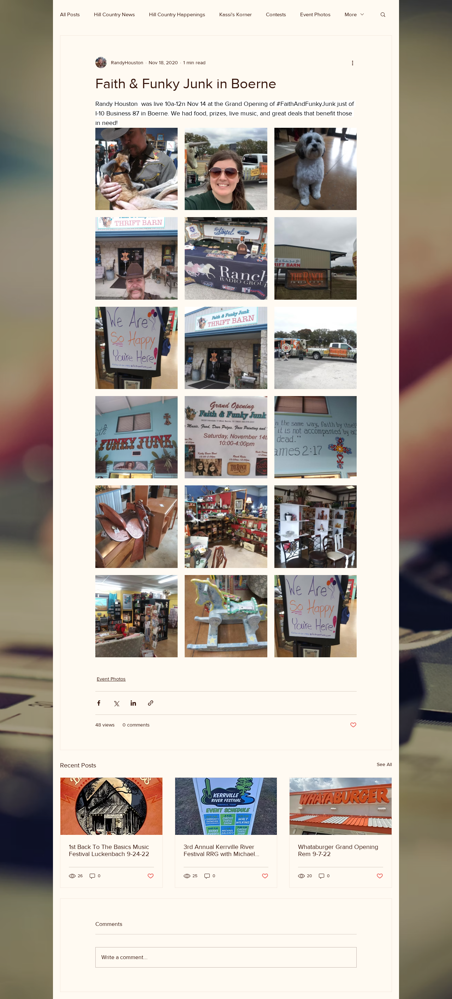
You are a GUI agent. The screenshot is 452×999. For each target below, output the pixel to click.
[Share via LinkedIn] (133, 703)
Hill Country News (114, 14)
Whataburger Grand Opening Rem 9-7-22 (338, 850)
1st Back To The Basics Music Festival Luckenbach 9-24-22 (109, 850)
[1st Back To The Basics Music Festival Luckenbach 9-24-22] (111, 806)
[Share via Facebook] (98, 703)
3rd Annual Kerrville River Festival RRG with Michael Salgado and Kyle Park (219, 850)
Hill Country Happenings (177, 14)
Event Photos (315, 14)
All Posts (70, 14)
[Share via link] (150, 703)
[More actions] (352, 62)
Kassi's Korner (235, 14)
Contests (276, 14)
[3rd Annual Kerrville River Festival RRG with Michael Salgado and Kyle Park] (226, 806)
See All (384, 764)
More (351, 14)
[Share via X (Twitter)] (116, 703)
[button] (383, 14)
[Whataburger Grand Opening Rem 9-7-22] (341, 806)
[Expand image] (136, 169)
